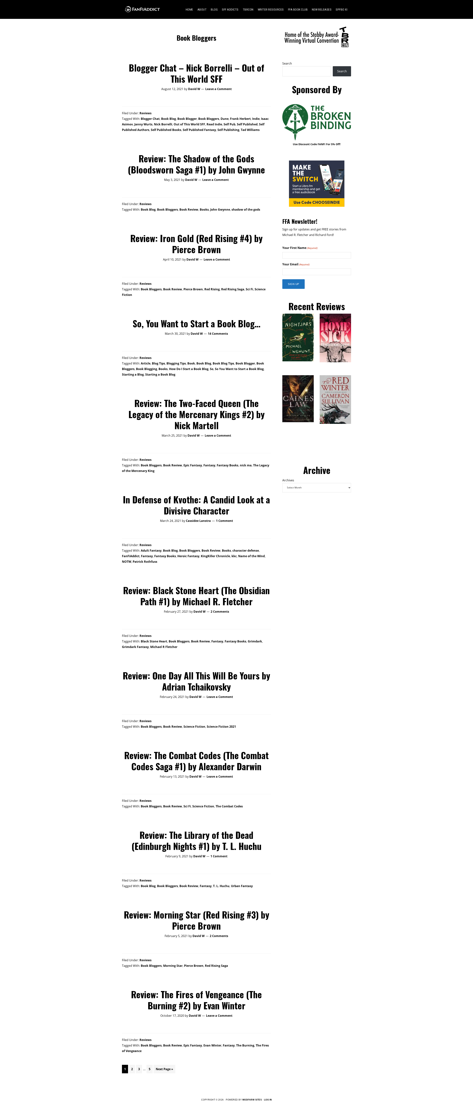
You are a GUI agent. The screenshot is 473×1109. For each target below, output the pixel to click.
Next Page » (164, 1070)
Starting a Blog (133, 374)
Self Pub (229, 124)
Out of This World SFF (189, 124)
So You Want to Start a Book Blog (239, 369)
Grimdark (255, 641)
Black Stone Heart (154, 641)
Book (191, 363)
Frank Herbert (240, 119)
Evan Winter (212, 1045)
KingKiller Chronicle (215, 556)
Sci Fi (249, 289)
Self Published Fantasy (199, 130)
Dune (225, 119)
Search (287, 63)
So (211, 369)
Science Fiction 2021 (221, 727)
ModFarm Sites (252, 1099)
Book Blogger (187, 119)
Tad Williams (250, 130)
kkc (234, 556)
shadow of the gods (246, 209)
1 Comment (224, 521)
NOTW (126, 562)
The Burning (245, 1045)
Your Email (296, 264)
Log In (268, 1099)
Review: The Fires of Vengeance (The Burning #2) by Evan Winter (196, 1000)
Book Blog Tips (223, 363)
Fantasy (209, 465)
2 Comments (220, 612)
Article (145, 363)
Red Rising (212, 289)
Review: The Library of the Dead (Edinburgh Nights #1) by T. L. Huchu (196, 840)
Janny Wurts (143, 124)
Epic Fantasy (192, 465)
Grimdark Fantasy (135, 647)
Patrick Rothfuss (145, 562)
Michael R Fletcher (163, 647)
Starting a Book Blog (160, 374)
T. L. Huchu (221, 886)
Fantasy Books (227, 465)
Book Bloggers (208, 119)
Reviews (145, 113)
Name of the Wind (251, 556)
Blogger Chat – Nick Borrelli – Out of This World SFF (196, 73)
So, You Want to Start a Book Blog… (196, 323)
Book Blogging (146, 369)
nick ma (246, 465)
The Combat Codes (229, 806)
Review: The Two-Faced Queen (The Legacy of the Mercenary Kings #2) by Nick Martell (196, 414)
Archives (288, 480)
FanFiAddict (130, 556)
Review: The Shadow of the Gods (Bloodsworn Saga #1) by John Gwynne (196, 164)
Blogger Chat (150, 119)
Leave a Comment (218, 89)
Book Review (188, 209)
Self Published (247, 124)
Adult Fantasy (151, 550)
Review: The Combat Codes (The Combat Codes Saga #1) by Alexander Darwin (196, 761)
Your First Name (300, 248)
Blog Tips (158, 363)
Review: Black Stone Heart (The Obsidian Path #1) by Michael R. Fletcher (196, 596)
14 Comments (218, 334)
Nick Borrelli (163, 124)
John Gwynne (220, 209)
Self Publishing (228, 130)
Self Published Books (166, 130)
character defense (245, 550)
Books (204, 209)
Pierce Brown (193, 289)
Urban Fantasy (242, 886)
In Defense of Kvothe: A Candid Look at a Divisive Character (196, 505)
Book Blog (168, 119)
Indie (256, 119)
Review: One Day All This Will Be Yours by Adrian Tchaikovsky (196, 681)
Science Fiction (194, 727)
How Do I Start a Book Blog (188, 369)
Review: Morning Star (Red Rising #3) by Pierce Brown (196, 920)
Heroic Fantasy (188, 556)
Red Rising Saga (232, 289)
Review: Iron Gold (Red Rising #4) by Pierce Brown (196, 244)
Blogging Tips (176, 363)
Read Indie (214, 124)
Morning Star (173, 966)
